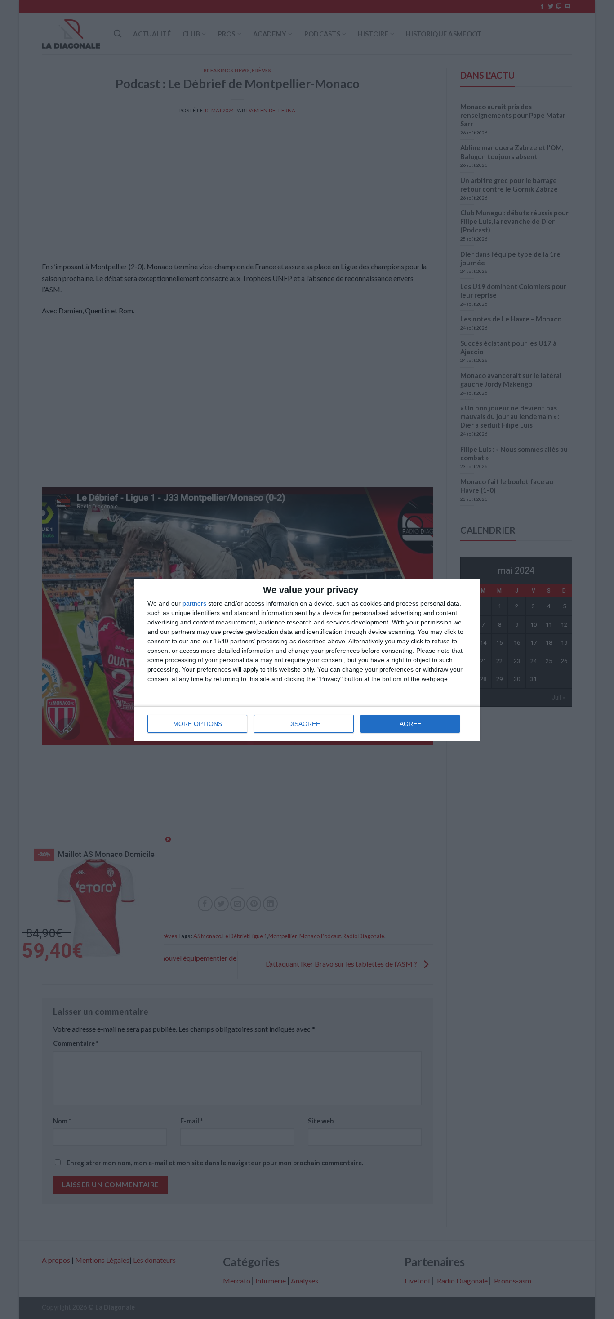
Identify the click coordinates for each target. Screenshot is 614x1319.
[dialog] (307, 660)
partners (194, 603)
